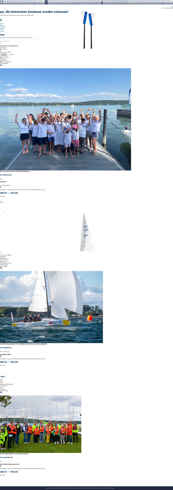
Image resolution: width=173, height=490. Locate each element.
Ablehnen (125, 488)
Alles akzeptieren (118, 488)
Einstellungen (111, 488)
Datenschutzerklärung (79, 488)
